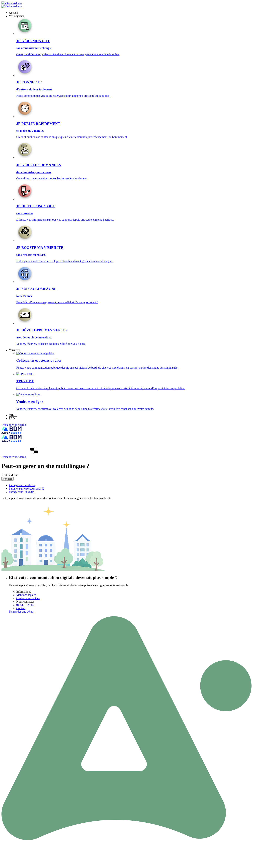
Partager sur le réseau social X (26, 488)
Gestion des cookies (28, 598)
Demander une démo (13, 424)
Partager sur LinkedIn (21, 491)
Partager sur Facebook (22, 485)
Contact (20, 608)
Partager (7, 478)
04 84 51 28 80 (25, 604)
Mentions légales (26, 594)
